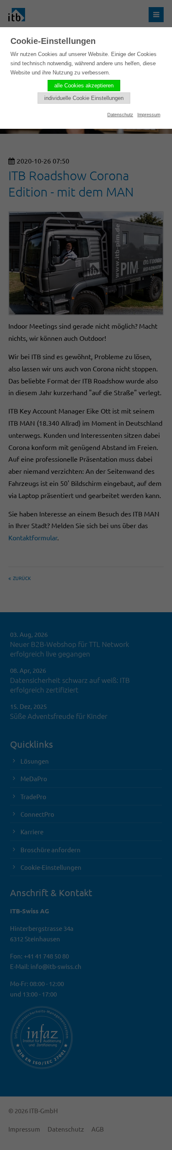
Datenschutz (120, 114)
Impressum (148, 114)
